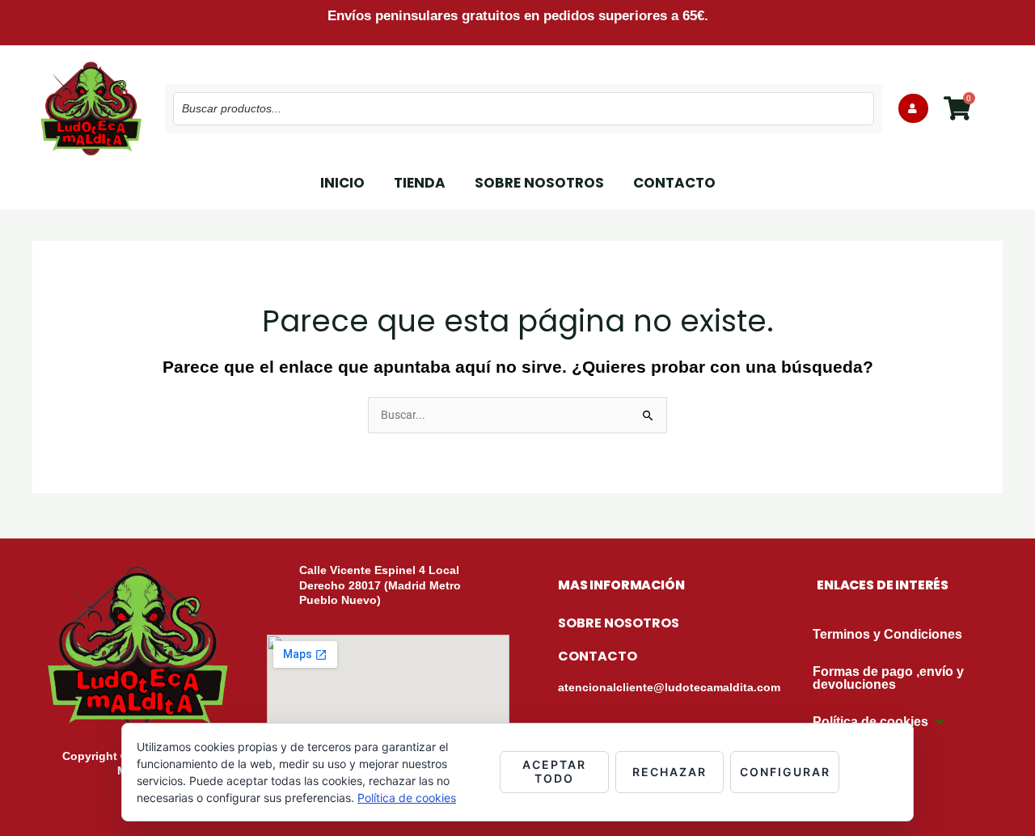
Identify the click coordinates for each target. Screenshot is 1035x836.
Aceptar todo (554, 771)
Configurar (785, 772)
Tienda (420, 182)
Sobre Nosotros (539, 182)
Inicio (342, 182)
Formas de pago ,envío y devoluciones (888, 678)
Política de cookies (406, 797)
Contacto (674, 182)
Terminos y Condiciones (887, 634)
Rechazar (669, 772)
